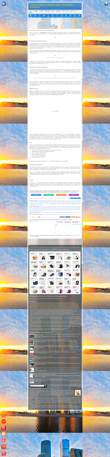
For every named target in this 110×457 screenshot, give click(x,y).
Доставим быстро (43, 209)
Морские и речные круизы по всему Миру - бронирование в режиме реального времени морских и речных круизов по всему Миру (54, 317)
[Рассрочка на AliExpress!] (3, 416)
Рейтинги (53, 11)
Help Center (65, 247)
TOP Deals (53, 247)
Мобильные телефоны (42, 200)
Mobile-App (77, 212)
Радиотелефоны (50, 200)
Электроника (67, 206)
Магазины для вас (70, 209)
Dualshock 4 (46, 63)
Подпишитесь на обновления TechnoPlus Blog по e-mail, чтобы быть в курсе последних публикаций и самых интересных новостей (54, 303)
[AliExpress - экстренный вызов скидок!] (3, 440)
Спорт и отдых (32, 207)
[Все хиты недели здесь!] (3, 421)
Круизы (71, 11)
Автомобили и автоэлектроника (50, 202)
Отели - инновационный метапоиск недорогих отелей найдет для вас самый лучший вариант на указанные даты (51, 312)
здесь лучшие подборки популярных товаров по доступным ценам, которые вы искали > (58, 214)
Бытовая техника (39, 202)
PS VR (43, 146)
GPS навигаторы (33, 201)
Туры (67, 11)
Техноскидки (50, 209)
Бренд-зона (37, 208)
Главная (30, 12)
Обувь (52, 208)
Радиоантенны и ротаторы (65, 200)
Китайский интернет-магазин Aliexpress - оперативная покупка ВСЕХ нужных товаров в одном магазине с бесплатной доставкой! (54, 305)
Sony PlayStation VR (36, 32)
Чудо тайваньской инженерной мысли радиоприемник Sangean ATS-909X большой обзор (51, 379)
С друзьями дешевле (76, 208)
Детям (55, 208)
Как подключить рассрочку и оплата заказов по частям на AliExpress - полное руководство (47, 329)
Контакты (77, 247)
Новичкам (31, 209)
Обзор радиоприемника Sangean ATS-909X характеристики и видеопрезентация (49, 362)
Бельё (79, 207)
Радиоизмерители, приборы (51, 201)
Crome (51, 395)
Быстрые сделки (68, 208)
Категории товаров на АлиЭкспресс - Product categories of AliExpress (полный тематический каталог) (49, 328)
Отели (64, 11)
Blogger (30, 408)
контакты (63, 395)
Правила (73, 247)
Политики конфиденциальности (70, 402)
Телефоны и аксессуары (75, 206)
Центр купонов (37, 209)
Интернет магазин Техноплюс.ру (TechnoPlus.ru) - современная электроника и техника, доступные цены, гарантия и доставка (54, 304)
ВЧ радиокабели (61, 201)
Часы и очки (31, 208)
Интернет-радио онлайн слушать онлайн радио (43, 356)
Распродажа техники (75, 203)
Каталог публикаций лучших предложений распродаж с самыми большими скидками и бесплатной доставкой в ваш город (53, 302)
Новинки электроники (65, 203)
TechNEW (44, 247)
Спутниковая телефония (76, 200)
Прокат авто (57, 212)
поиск (49, 386)
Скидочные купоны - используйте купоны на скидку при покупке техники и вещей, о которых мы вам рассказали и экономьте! (53, 309)
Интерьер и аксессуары (61, 202)
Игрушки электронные (71, 202)
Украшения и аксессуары (57, 207)
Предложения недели (55, 203)
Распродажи (47, 11)
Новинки (64, 209)
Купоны (61, 247)
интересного (51, 388)
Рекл (75, 11)
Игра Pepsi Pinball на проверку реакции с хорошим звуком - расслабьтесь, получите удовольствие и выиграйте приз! (52, 322)
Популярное (55, 209)
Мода (45, 208)
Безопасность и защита (55, 206)
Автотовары (49, 207)
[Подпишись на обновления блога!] (3, 428)
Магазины (41, 11)
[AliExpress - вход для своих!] (3, 453)
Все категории (77, 209)
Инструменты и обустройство (44, 206)
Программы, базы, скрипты (43, 203)
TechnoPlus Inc (70, 407)
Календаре (60, 298)
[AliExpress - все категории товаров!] (3, 446)
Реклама (69, 247)
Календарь (36, 11)
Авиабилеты (58, 11)
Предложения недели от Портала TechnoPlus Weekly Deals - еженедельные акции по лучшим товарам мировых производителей (54, 306)
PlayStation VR (32, 182)
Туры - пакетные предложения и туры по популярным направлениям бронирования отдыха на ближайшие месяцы (52, 313)
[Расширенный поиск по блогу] (3, 434)
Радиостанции (57, 200)
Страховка (72, 212)
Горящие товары (60, 208)
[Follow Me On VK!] (3, 4)
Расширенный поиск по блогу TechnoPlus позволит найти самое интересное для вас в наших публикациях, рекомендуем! (53, 325)
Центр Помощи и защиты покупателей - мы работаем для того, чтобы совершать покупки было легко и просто (51, 310)
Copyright (55, 248)
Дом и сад (62, 206)
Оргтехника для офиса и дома (71, 201)
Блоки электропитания (41, 201)
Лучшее (60, 209)
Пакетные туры (51, 212)
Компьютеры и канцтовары (41, 207)
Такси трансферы (63, 212)
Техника (41, 208)
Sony (78, 33)
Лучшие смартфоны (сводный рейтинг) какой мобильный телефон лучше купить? (49, 339)
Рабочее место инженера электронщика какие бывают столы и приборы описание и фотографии (52, 345)
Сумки (48, 208)
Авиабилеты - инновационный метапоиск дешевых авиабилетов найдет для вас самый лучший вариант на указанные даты (53, 311)
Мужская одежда (73, 207)
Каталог (30, 11)
